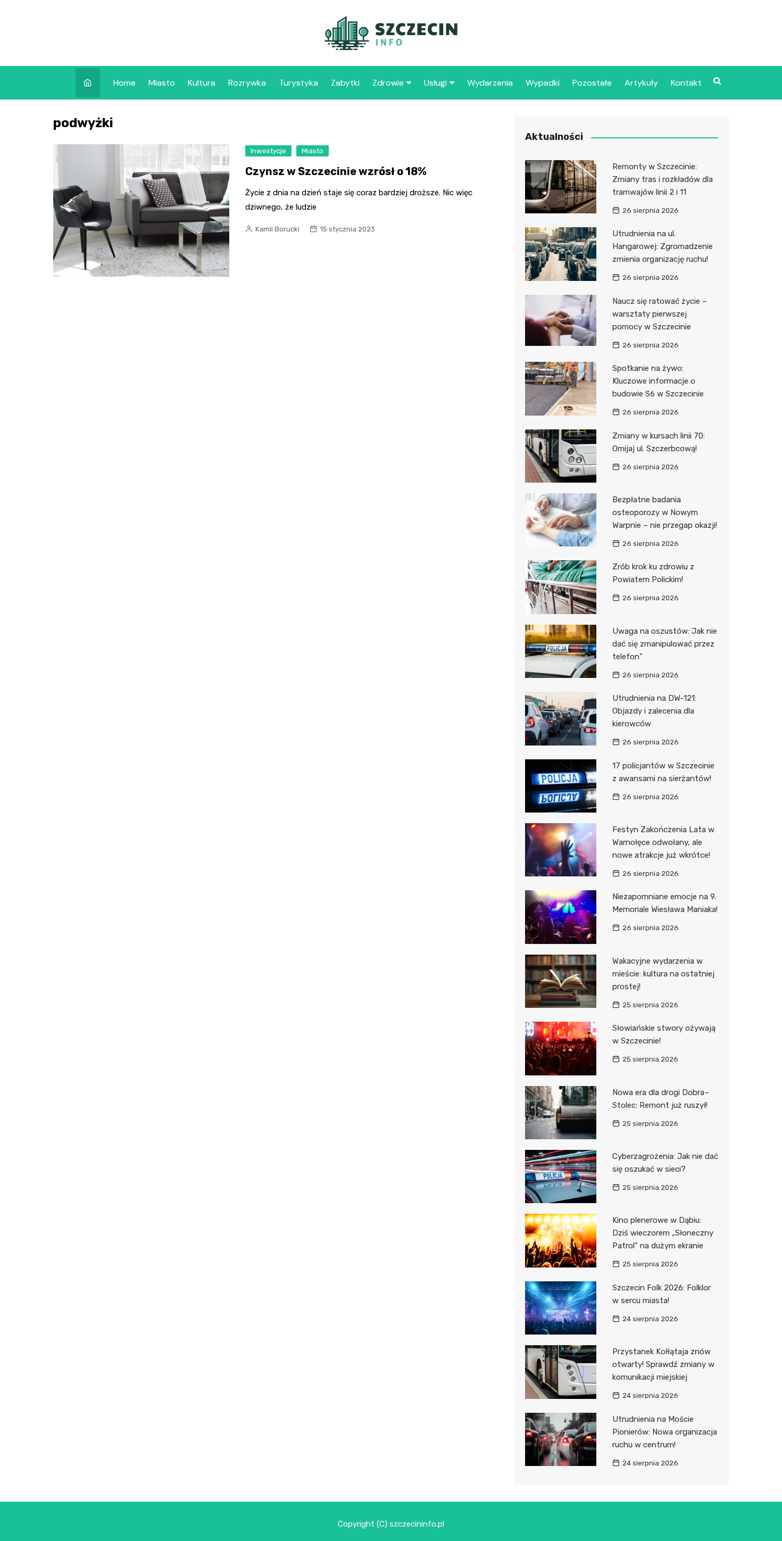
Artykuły (641, 82)
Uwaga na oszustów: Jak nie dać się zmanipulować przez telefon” (664, 643)
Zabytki (345, 82)
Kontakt (686, 82)
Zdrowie (388, 82)
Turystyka (298, 82)
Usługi (435, 82)
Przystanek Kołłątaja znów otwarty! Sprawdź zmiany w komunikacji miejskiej (663, 1364)
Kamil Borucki (277, 229)
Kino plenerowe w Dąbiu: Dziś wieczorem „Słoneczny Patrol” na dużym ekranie (662, 1232)
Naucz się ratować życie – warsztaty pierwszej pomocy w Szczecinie (659, 314)
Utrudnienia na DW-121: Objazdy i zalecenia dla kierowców (654, 710)
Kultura (201, 82)
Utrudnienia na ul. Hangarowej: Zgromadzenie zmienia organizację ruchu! (662, 246)
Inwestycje (268, 151)
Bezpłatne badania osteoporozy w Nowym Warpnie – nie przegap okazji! (664, 512)
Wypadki (543, 82)
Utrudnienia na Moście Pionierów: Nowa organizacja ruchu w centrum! (664, 1431)
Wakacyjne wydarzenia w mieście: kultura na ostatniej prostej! (663, 973)
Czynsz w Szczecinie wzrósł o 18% (336, 171)
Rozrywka (247, 82)
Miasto (161, 82)
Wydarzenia (490, 82)
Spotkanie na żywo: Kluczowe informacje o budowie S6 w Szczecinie (658, 381)
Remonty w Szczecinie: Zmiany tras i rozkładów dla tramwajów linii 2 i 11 (662, 179)
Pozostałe (592, 82)
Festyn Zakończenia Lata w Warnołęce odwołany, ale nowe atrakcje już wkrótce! (663, 842)
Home (124, 82)
